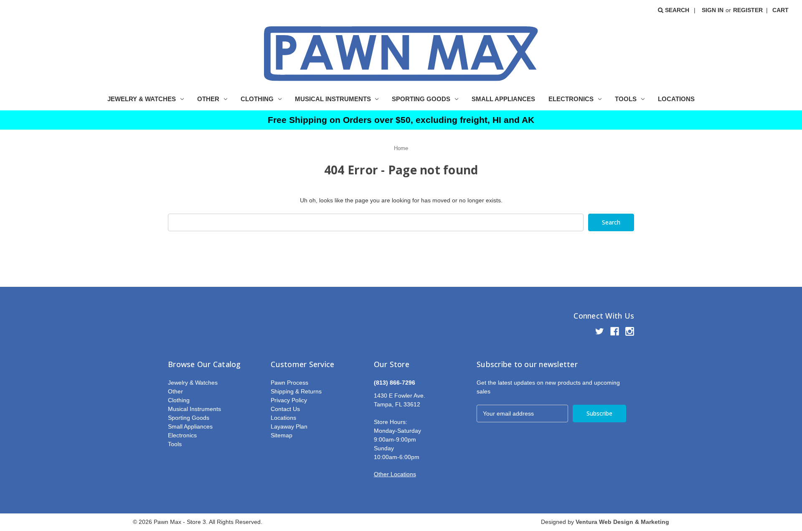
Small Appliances (503, 98)
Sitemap (281, 435)
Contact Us (285, 409)
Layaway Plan (289, 426)
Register (748, 10)
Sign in (712, 10)
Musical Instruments (333, 98)
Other (208, 98)
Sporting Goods (421, 98)
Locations (676, 98)
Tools (626, 98)
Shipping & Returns (296, 391)
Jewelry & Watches (141, 98)
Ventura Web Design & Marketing (622, 521)
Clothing (257, 98)
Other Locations (395, 474)
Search (676, 10)
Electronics (571, 98)
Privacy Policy (289, 400)
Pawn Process (289, 382)
